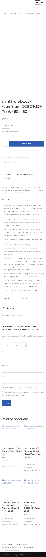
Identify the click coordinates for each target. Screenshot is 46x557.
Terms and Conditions (11, 547)
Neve (4, 554)
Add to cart (26, 143)
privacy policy (32, 387)
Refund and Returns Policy (13, 550)
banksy (13, 162)
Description (7, 174)
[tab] (7, 174)
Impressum (7, 544)
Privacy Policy (21, 544)
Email (4, 376)
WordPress (22, 554)
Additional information (26, 174)
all (9, 13)
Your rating (7, 345)
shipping (7, 128)
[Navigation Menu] (37, 2)
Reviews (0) (6, 179)
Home (4, 13)
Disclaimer (28, 547)
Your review (7, 351)
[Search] (42, 2)
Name (5, 365)
